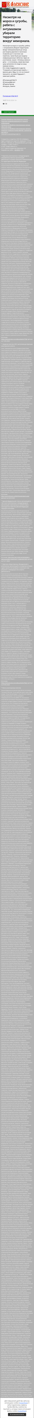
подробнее (23, 1403)
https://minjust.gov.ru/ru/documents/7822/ (14, 683)
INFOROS (17, 150)
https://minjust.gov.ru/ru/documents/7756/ (14, 339)
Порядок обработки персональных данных (14, 119)
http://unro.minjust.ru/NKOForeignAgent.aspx (15, 496)
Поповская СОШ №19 (10, 96)
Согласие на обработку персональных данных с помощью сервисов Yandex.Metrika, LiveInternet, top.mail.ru (16, 130)
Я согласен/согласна (17, 1414)
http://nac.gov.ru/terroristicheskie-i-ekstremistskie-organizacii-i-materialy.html (15, 558)
